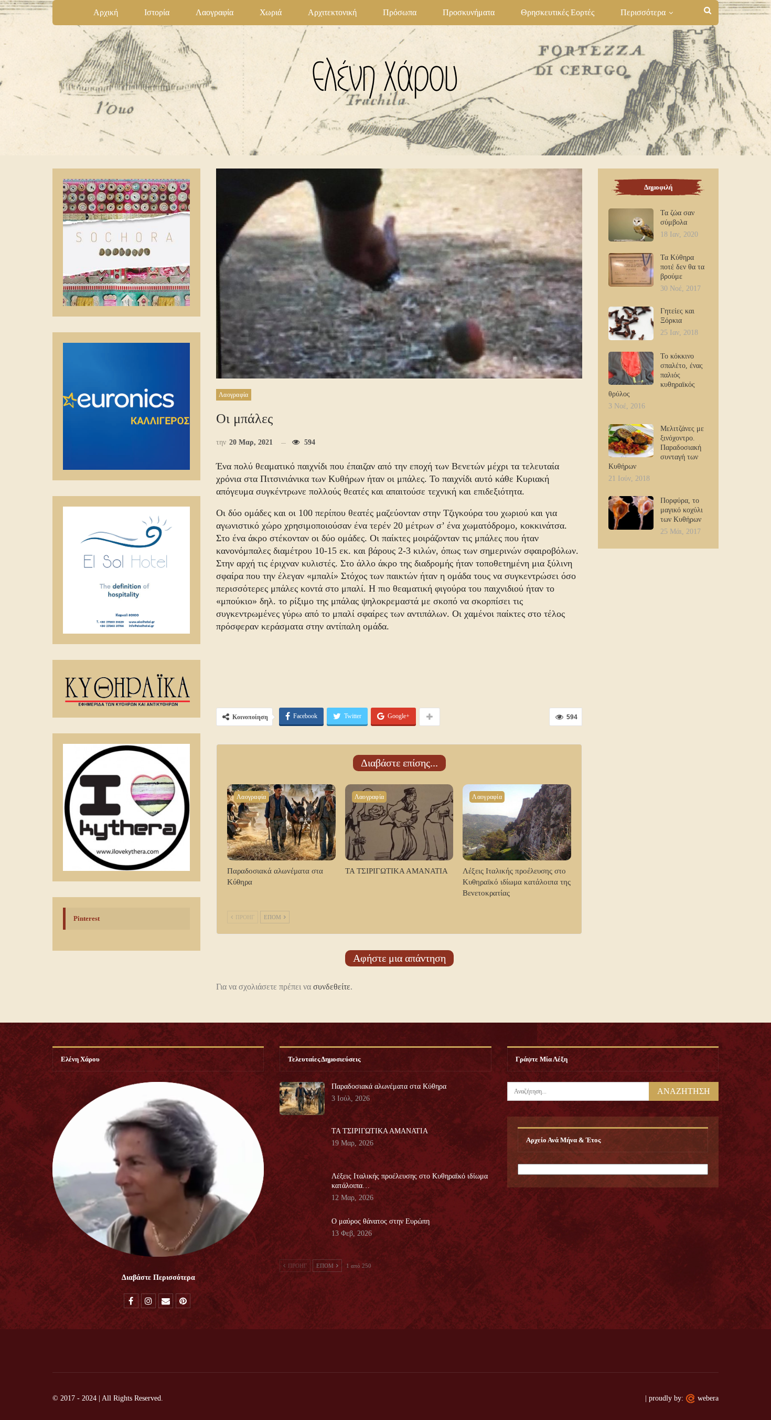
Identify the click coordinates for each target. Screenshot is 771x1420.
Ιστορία (156, 12)
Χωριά (271, 12)
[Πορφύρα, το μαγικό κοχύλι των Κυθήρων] (631, 513)
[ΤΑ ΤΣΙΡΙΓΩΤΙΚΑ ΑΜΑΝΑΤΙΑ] (399, 822)
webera (708, 1398)
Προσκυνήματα (469, 12)
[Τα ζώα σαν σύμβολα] (631, 225)
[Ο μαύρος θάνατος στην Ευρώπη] (302, 1233)
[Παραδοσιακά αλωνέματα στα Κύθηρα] (281, 822)
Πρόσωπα (399, 12)
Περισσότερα (643, 12)
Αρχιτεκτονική (332, 12)
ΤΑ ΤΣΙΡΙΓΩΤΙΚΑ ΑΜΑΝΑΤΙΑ (379, 1131)
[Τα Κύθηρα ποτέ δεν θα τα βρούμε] (631, 270)
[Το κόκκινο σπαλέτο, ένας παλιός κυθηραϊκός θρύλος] (631, 368)
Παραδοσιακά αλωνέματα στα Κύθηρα (388, 1086)
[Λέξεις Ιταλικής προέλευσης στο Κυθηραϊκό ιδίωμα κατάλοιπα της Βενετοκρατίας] (517, 822)
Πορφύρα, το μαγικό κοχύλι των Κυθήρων (681, 510)
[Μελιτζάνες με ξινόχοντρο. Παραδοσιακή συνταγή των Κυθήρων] (631, 441)
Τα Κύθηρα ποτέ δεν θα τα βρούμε (682, 267)
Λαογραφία (214, 12)
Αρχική (105, 12)
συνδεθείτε (331, 986)
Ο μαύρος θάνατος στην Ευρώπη (380, 1221)
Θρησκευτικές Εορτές (557, 12)
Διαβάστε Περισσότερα (158, 1277)
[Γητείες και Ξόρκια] (631, 323)
